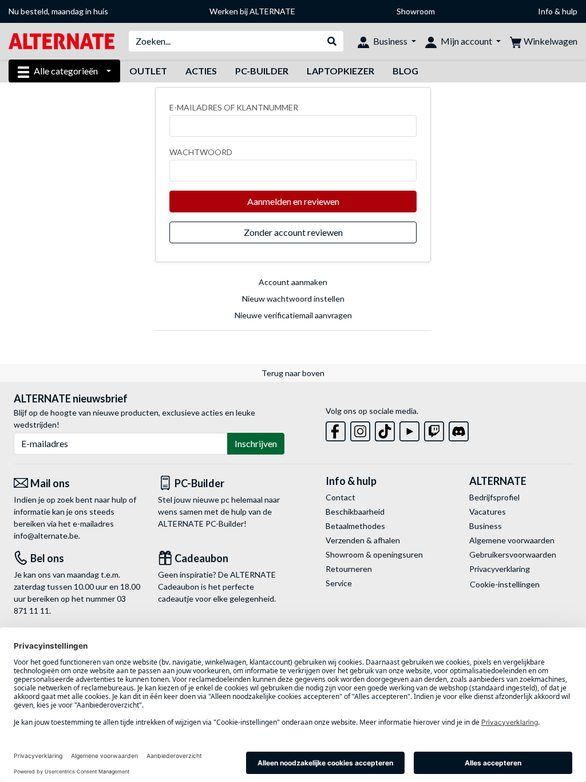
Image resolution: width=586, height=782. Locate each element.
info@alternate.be (46, 535)
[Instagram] (360, 429)
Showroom (416, 11)
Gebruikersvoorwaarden (512, 554)
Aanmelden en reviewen (293, 201)
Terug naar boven (293, 373)
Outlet (148, 70)
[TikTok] (385, 429)
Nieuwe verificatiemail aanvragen (293, 315)
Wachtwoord (200, 152)
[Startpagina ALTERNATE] (61, 40)
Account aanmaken (293, 282)
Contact (340, 497)
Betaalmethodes (355, 526)
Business (485, 526)
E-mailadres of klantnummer (233, 107)
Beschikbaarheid (355, 511)
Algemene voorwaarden (512, 540)
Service (339, 583)
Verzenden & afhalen (363, 540)
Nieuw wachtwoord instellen (293, 298)
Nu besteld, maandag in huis (58, 11)
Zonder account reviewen (293, 232)
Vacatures (487, 511)
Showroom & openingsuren (374, 554)
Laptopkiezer (340, 70)
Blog (405, 70)
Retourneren (349, 569)
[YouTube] (409, 429)
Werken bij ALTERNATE (252, 11)
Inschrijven (256, 443)
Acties (201, 70)
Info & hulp (557, 11)
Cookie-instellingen (505, 584)
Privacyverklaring (499, 569)
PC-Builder (261, 70)
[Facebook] (336, 429)
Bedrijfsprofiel (494, 497)
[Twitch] (434, 429)
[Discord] (459, 429)
